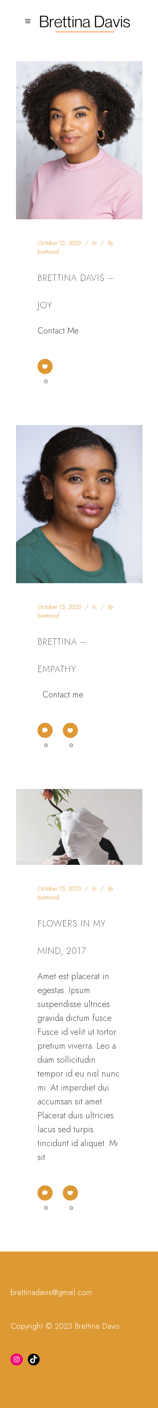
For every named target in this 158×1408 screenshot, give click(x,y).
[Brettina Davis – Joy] (79, 140)
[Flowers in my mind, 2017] (79, 827)
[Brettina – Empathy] (79, 504)
